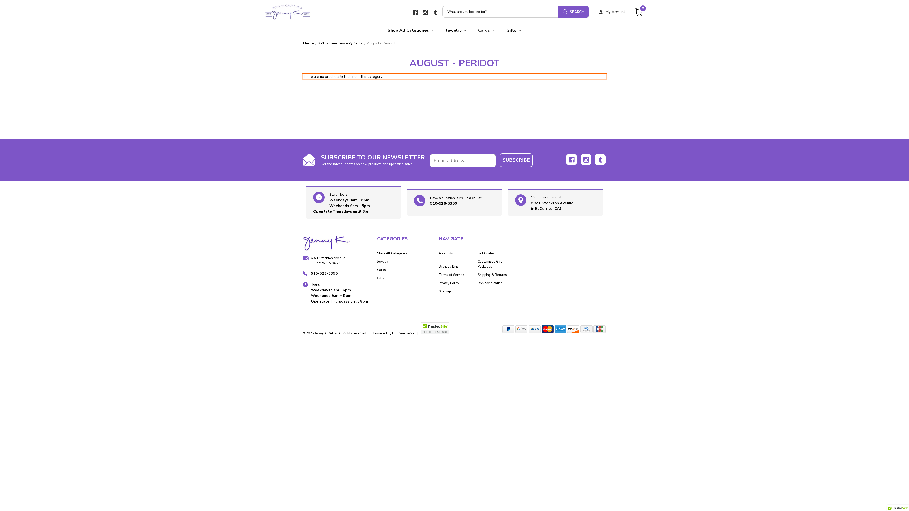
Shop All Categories (408, 30)
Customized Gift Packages (490, 264)
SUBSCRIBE (516, 160)
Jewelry (454, 30)
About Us (446, 253)
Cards (484, 30)
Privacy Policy (449, 283)
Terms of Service (451, 275)
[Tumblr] (435, 12)
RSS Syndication (490, 283)
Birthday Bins (449, 266)
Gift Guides (486, 253)
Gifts (511, 30)
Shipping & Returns (492, 275)
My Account (614, 11)
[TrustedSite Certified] (435, 328)
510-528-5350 (443, 203)
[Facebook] (415, 12)
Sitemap (445, 291)
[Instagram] (425, 12)
